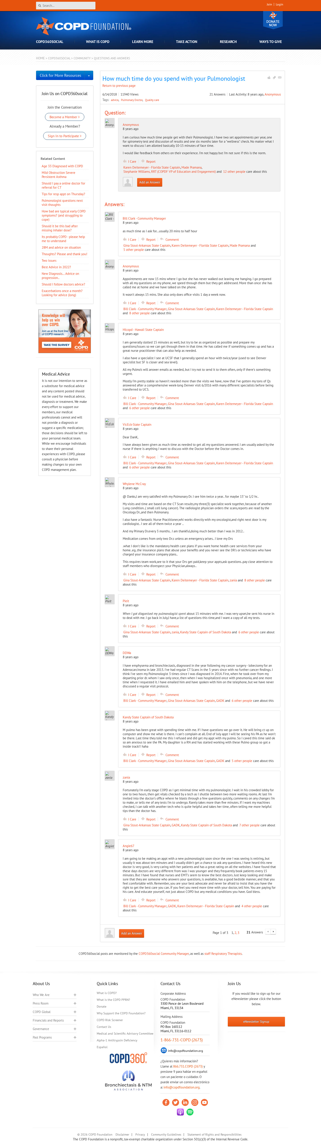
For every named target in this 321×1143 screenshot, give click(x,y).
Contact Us (104, 1027)
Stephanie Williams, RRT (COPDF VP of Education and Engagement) (169, 171)
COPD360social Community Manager (164, 954)
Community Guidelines (166, 1134)
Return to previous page (119, 86)
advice (115, 100)
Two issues (49, 260)
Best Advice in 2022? (56, 267)
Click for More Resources (60, 75)
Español (102, 1047)
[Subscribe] (279, 77)
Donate (273, 20)
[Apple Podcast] (180, 1112)
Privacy (140, 1134)
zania (233, 580)
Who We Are (41, 995)
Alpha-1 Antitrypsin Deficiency (117, 1040)
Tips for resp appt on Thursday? (63, 194)
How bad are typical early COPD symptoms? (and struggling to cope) (64, 215)
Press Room (40, 1003)
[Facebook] (165, 1102)
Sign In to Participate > (64, 136)
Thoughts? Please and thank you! (64, 254)
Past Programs (42, 1037)
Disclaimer (122, 1134)
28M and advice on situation (61, 247)
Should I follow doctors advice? (63, 284)
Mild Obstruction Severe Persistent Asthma (58, 175)
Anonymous (273, 94)
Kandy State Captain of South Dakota (205, 632)
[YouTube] (204, 1102)
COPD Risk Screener (110, 1020)
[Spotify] (189, 1112)
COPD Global (41, 1012)
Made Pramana (191, 167)
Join (269, 4)
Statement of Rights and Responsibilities (214, 1134)
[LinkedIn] (185, 1102)
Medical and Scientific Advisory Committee (125, 1033)
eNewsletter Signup (256, 1021)
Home (40, 58)
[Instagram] (194, 1102)
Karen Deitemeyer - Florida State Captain (151, 167)
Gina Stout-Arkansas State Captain (146, 245)
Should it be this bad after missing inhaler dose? (60, 228)
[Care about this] (268, 77)
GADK (220, 701)
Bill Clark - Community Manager (145, 309)
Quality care (152, 100)
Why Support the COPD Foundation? (121, 1013)
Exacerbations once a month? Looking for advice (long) (62, 293)
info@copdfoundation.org (182, 1087)
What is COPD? (107, 993)
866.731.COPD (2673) (188, 1066)
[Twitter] (175, 1102)
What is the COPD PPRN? (113, 1000)
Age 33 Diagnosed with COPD (62, 166)
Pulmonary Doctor (132, 100)
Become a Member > (65, 117)
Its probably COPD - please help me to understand (63, 239)
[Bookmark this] (274, 77)
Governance (41, 1029)
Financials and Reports (48, 1020)
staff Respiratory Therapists (223, 954)
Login (279, 4)
